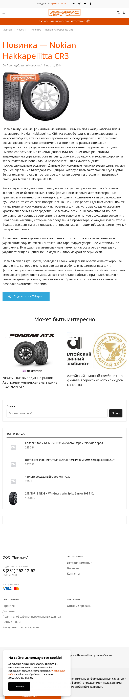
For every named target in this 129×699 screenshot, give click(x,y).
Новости (21, 29)
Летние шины (11, 622)
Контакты (73, 573)
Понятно (19, 686)
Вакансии (73, 568)
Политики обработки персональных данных (32, 616)
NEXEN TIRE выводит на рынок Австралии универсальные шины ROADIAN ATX (30, 382)
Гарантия (9, 606)
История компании (79, 563)
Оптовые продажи (79, 606)
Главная (7, 29)
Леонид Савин (16, 65)
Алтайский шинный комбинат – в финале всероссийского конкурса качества (95, 380)
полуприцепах (83, 138)
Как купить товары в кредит (21, 627)
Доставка (9, 611)
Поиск (11, 406)
